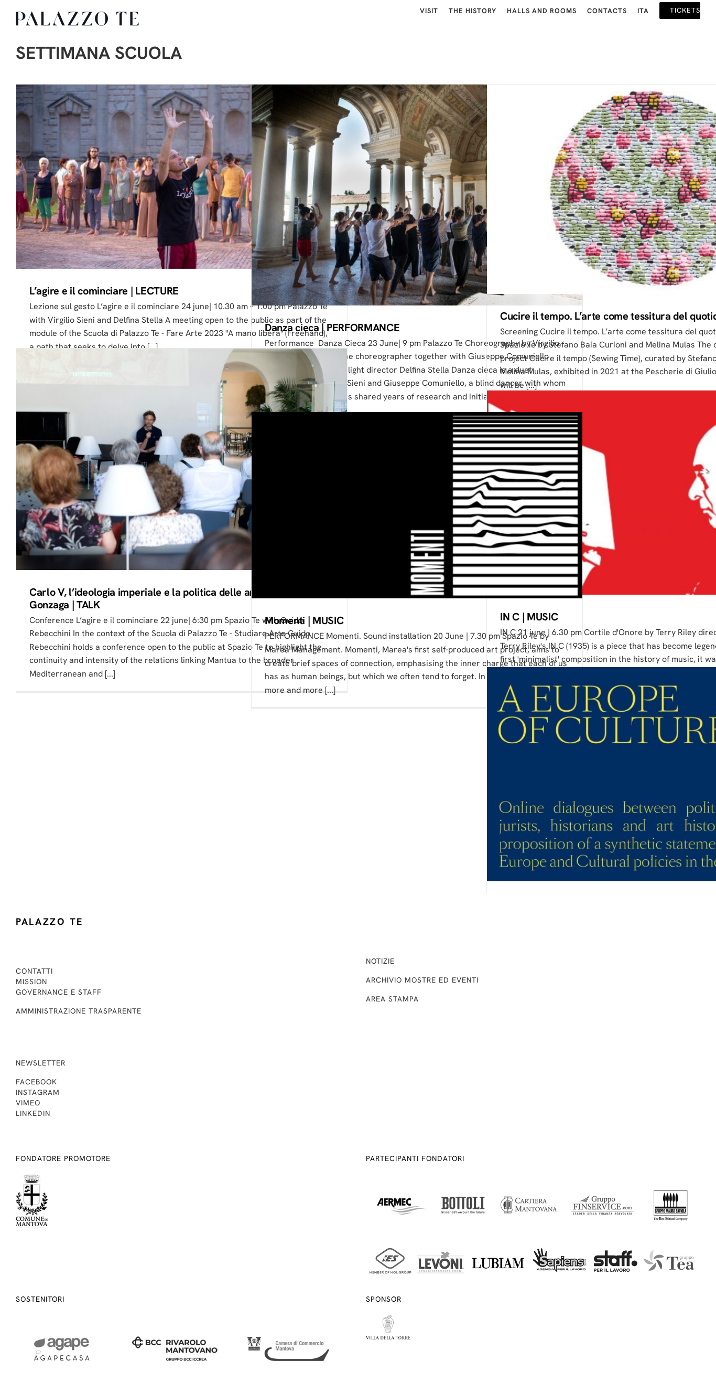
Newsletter (41, 1063)
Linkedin (33, 1113)
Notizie (380, 961)
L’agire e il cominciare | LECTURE (104, 291)
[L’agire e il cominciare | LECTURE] (181, 177)
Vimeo (28, 1102)
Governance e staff (59, 992)
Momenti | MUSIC (304, 620)
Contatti (34, 971)
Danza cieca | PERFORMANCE (332, 327)
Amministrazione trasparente (79, 1011)
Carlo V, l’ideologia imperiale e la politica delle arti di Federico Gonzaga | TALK (171, 598)
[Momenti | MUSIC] (417, 505)
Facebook (36, 1081)
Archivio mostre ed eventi (422, 980)
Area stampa (392, 999)
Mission (31, 981)
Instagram (38, 1092)
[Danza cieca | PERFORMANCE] (417, 195)
